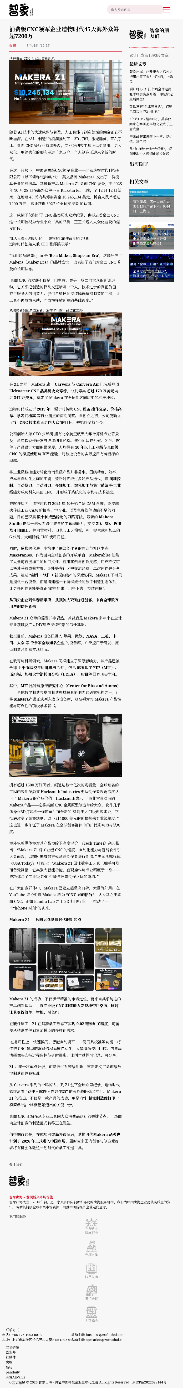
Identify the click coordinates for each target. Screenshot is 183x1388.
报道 (12, 45)
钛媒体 (11, 1357)
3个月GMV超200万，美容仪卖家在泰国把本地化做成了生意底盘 (151, 124)
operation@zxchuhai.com (106, 1339)
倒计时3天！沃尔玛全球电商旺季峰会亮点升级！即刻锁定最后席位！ (151, 94)
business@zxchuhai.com (105, 1334)
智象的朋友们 (159, 33)
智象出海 (45, 1382)
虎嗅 (9, 1362)
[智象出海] (21, 9)
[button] (166, 9)
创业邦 (11, 1352)
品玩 (9, 1367)
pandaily (13, 1372)
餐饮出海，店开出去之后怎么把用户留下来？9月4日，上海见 (151, 76)
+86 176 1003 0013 (27, 1334)
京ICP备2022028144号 (149, 1382)
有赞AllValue (15, 1377)
